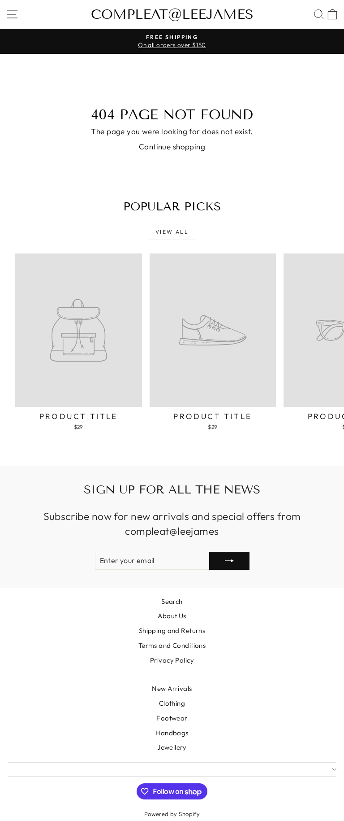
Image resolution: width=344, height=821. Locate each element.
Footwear (171, 718)
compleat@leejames (172, 14)
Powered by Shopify (172, 813)
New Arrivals (172, 688)
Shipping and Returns (172, 630)
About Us (172, 615)
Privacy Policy (172, 660)
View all (172, 231)
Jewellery (172, 747)
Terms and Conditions (172, 645)
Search (172, 601)
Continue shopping (172, 146)
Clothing (172, 703)
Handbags (171, 733)
